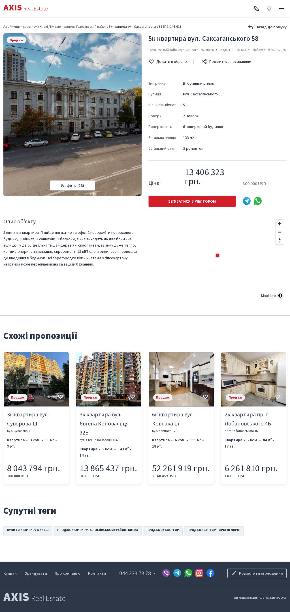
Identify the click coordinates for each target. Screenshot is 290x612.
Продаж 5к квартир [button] (162, 530)
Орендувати (35, 573)
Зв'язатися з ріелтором (192, 201)
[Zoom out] (280, 232)
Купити (10, 573)
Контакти (97, 573)
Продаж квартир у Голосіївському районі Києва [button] (97, 530)
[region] (217, 259)
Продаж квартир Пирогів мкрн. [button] (213, 530)
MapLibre (268, 295)
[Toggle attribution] (280, 295)
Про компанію (67, 573)
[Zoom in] (280, 224)
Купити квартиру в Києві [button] (28, 530)
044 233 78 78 (135, 573)
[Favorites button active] (269, 8)
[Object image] (36, 379)
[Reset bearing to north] (280, 240)
